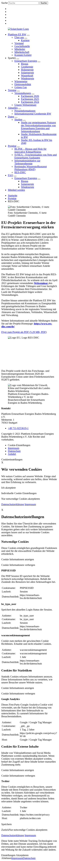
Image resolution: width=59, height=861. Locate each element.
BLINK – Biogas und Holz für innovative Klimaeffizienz (30, 150)
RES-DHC (20, 172)
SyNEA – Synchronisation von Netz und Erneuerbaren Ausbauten (35, 156)
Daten (11, 116)
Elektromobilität (22, 84)
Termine (12, 90)
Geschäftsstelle (22, 46)
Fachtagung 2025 (30, 99)
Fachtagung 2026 (30, 96)
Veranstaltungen (22, 93)
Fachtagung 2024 (30, 102)
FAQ (10, 175)
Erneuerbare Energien (25, 60)
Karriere (25, 40)
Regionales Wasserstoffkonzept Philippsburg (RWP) (30, 168)
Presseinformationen (24, 110)
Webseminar (41, 283)
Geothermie (27, 66)
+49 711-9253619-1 (18, 428)
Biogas (24, 63)
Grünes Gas (20, 87)
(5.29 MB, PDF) (24, 332)
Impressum (13, 448)
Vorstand (19, 43)
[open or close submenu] (28, 35)
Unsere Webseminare (25, 104)
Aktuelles (13, 107)
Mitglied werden (16, 190)
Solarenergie (27, 72)
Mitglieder (19, 49)
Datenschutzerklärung (12, 504)
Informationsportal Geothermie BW (32, 113)
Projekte (12, 146)
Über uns (19, 37)
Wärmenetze (20, 81)
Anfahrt (12, 454)
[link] (33, 45)
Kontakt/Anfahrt (22, 55)
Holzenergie (27, 69)
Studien (18, 119)
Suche (4, 2)
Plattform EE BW (17, 34)
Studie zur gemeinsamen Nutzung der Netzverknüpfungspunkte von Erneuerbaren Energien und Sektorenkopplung (38, 127)
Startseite (12, 195)
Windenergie (27, 78)
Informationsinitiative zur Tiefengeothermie (27, 162)
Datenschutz (14, 451)
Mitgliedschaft (21, 52)
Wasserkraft (27, 75)
